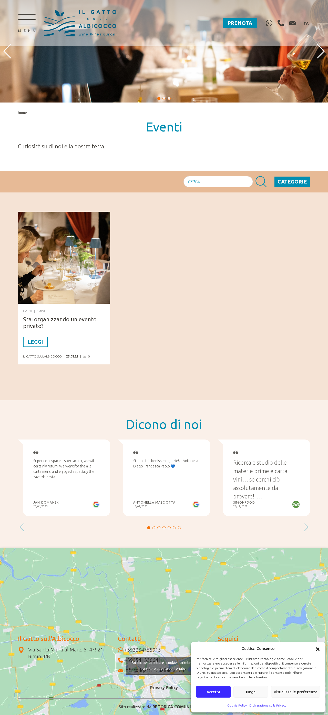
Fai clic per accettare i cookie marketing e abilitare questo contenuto (164, 666)
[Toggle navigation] (27, 23)
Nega (250, 692)
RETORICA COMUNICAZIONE (180, 706)
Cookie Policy (237, 705)
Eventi (28, 311)
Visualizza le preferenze (295, 692)
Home (22, 113)
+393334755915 (142, 650)
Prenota (240, 23)
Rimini (40, 311)
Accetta (213, 692)
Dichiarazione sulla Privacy (267, 705)
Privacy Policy (164, 687)
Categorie (292, 182)
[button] (317, 648)
